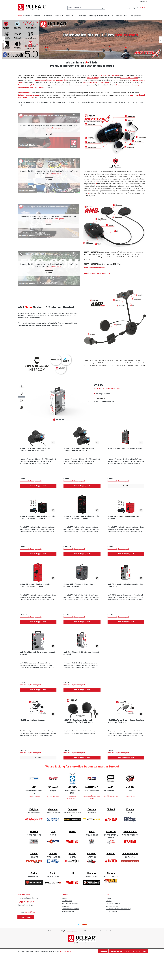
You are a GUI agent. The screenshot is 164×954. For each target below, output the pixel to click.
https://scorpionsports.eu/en (94, 270)
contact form (30, 914)
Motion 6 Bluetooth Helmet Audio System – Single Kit (125, 519)
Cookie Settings (111, 914)
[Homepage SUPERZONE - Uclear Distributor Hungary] (91, 884)
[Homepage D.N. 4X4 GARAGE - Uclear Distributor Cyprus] (111, 883)
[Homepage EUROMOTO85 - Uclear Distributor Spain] (53, 884)
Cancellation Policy (113, 906)
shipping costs (72, 933)
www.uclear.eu (72, 798)
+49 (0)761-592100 (25, 904)
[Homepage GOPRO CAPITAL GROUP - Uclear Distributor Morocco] (111, 843)
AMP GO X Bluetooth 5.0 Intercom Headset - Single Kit (125, 587)
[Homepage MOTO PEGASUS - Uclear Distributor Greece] (34, 843)
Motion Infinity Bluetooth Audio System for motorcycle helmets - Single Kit (38, 519)
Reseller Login (67, 903)
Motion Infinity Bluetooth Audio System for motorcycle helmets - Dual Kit (81, 519)
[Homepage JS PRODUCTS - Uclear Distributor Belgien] (34, 821)
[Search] (103, 8)
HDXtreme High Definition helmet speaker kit (125, 451)
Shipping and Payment (70, 906)
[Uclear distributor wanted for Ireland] (72, 843)
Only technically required (119, 951)
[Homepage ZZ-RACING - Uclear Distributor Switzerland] (130, 863)
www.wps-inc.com (34, 798)
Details (126, 488)
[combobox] (84, 8)
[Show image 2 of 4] (57, 422)
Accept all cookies (139, 951)
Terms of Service (112, 908)
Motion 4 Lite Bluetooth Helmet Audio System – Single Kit (79, 587)
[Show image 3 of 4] (60, 422)
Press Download (68, 914)
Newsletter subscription (70, 911)
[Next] (160, 41)
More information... (66, 951)
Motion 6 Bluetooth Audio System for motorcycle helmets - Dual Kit (35, 587)
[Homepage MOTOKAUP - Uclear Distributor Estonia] (91, 821)
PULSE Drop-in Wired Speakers (32, 722)
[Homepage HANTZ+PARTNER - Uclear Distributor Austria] (53, 821)
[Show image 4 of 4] (63, 422)
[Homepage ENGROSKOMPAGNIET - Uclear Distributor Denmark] (72, 821)
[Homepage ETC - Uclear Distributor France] (130, 821)
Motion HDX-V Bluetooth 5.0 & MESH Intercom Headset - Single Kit (35, 451)
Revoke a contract (25, 919)
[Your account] (133, 8)
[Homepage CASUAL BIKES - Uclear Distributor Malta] (91, 843)
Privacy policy (57, 130)
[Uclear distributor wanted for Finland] (111, 821)
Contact (64, 900)
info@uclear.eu (72, 800)
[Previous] (3, 41)
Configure (103, 951)
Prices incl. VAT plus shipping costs (107, 390)
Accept (49, 136)
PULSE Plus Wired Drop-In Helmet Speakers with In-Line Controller (126, 723)
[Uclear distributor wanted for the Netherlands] (130, 843)
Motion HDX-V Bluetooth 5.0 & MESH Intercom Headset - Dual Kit (78, 451)
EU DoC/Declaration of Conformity (118, 911)
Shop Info (65, 908)
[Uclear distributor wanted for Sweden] (111, 863)
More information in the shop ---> (97, 275)
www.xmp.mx (130, 798)
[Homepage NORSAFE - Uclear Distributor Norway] (34, 863)
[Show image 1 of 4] (54, 422)
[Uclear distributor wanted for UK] (72, 884)
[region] (82, 40)
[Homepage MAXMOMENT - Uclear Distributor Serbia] (34, 884)
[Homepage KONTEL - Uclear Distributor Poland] (72, 863)
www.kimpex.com (53, 798)
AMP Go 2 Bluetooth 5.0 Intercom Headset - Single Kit (81, 655)
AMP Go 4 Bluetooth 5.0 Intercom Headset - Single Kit (38, 655)
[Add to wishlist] (53, 445)
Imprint (108, 900)
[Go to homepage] (31, 7)
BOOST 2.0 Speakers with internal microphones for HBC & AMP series (78, 723)
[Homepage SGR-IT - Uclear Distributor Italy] (53, 843)
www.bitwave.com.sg (111, 798)
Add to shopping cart (38, 488)
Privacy (108, 903)
